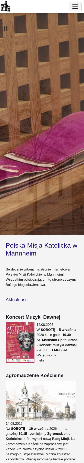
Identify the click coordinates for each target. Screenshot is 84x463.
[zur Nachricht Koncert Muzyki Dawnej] (20, 342)
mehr (40, 360)
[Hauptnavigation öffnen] (75, 6)
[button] (5, 28)
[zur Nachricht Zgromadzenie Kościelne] (41, 400)
